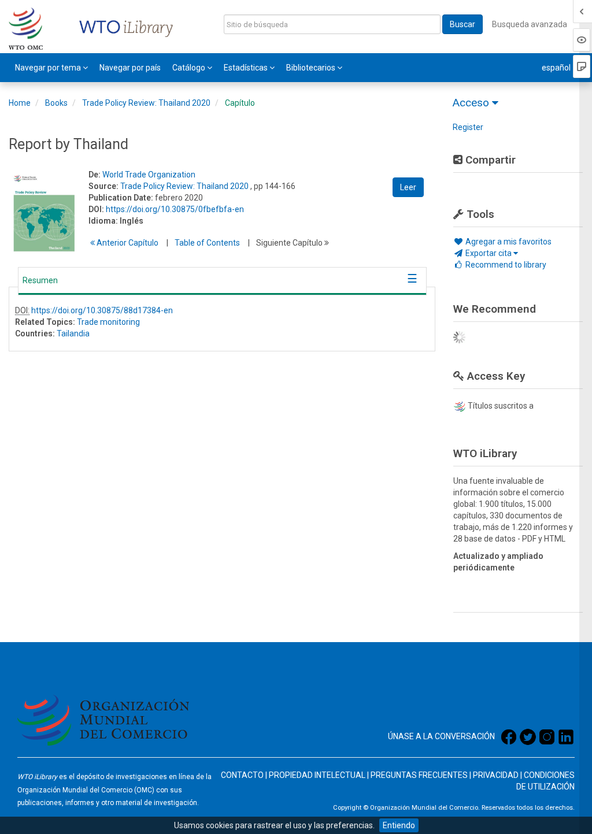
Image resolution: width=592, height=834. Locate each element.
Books (56, 103)
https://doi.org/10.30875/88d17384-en (102, 310)
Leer (408, 187)
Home (20, 103)
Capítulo (240, 103)
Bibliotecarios (311, 67)
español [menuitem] (557, 67)
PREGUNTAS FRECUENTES (419, 775)
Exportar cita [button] (488, 253)
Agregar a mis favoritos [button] (508, 241)
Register (468, 127)
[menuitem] (51, 67)
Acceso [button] (472, 102)
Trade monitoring (108, 322)
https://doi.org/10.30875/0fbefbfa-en (175, 209)
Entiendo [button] (399, 825)
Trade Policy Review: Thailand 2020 (146, 103)
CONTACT (239, 775)
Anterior (126, 242)
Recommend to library (505, 264)
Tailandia (73, 333)
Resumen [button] (40, 280)
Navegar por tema (49, 67)
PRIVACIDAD (496, 775)
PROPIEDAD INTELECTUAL (317, 775)
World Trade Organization (148, 174)
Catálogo (189, 67)
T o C (207, 242)
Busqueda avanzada (529, 24)
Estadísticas (246, 67)
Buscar (462, 24)
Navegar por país (130, 67)
